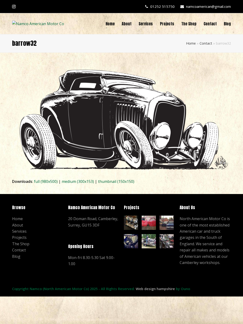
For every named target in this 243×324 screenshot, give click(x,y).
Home (191, 43)
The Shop (20, 243)
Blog (16, 256)
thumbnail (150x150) (116, 181)
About (17, 225)
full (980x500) (46, 181)
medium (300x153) (78, 181)
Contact (206, 43)
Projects (19, 237)
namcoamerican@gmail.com (208, 6)
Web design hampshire (155, 288)
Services (19, 231)
